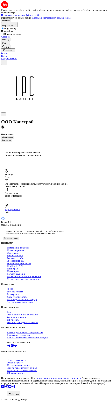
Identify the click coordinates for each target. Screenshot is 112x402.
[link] (6, 46)
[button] (4, 53)
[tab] (7, 137)
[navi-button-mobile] (4, 62)
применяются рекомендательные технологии (59, 378)
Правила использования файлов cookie (51, 18)
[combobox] (13, 393)
